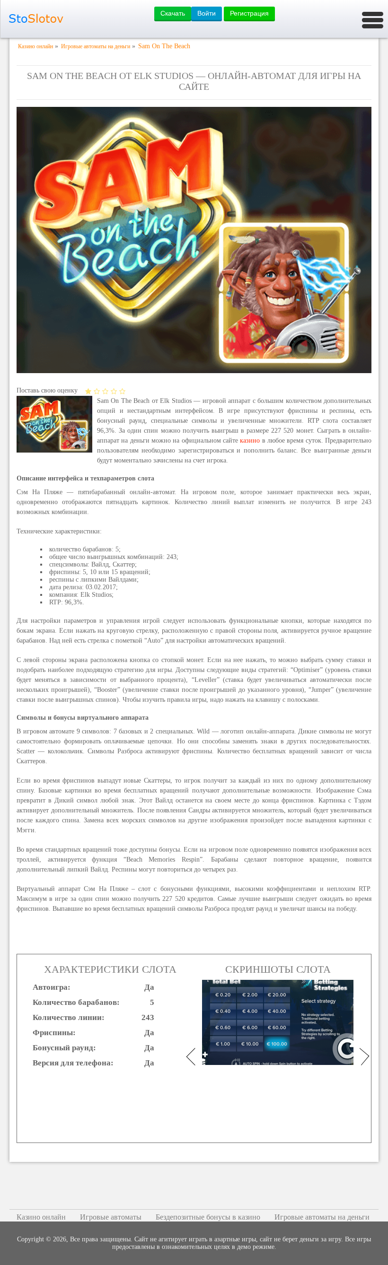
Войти (206, 13)
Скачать (172, 13)
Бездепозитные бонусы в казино (208, 1217)
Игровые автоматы (110, 1217)
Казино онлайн (41, 1217)
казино (250, 440)
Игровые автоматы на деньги (322, 1217)
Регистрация (249, 13)
